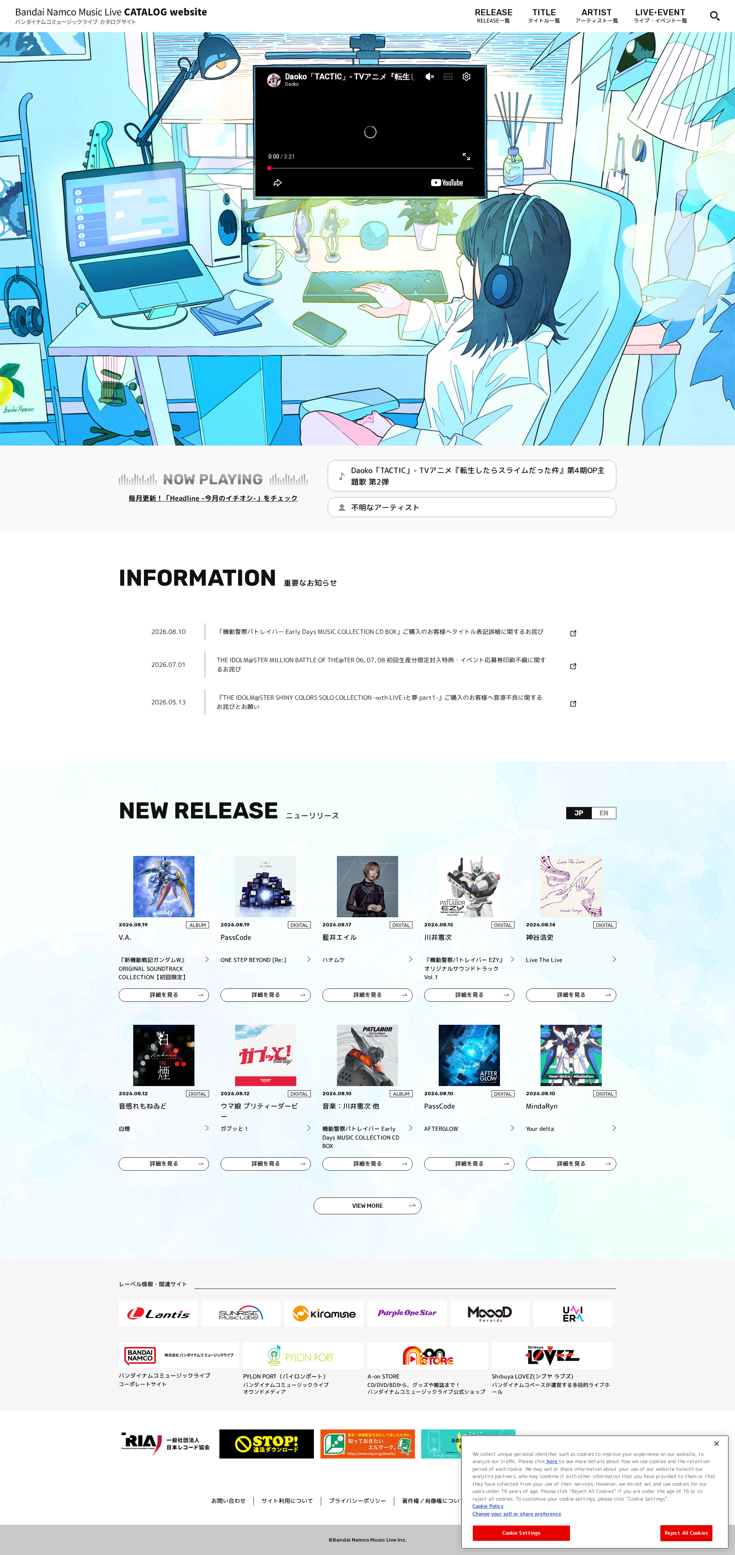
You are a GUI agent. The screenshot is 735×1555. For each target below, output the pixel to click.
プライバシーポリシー (357, 1501)
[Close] (716, 1443)
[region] (595, 1492)
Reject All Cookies (686, 1532)
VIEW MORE (367, 1205)
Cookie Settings (521, 1532)
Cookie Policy (487, 1506)
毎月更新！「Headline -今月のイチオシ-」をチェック (213, 498)
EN (603, 813)
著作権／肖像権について (433, 1501)
